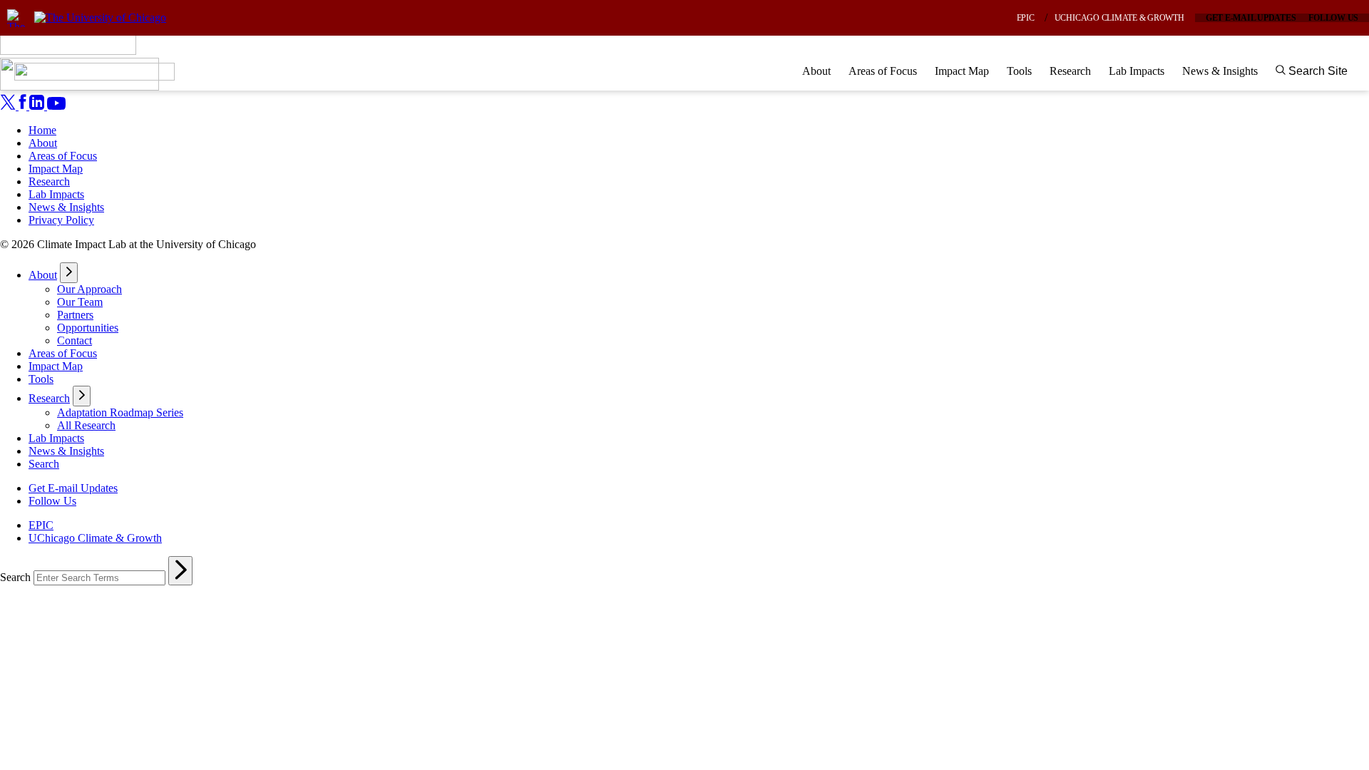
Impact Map (962, 71)
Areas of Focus (882, 71)
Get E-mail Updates (1251, 18)
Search (44, 464)
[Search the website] (180, 570)
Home (42, 130)
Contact (74, 340)
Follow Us (1333, 18)
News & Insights (1220, 71)
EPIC (1026, 18)
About (816, 71)
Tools (1019, 71)
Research (1070, 71)
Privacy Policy (61, 220)
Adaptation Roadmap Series (120, 412)
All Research (86, 425)
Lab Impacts (1136, 71)
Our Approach (89, 289)
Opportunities (87, 328)
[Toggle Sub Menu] (69, 272)
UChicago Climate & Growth (1119, 18)
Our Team (80, 302)
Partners (75, 315)
